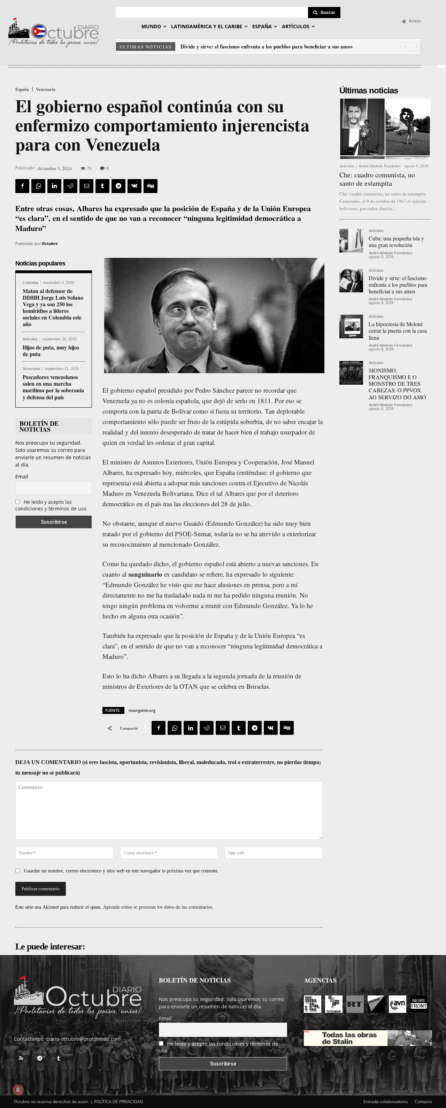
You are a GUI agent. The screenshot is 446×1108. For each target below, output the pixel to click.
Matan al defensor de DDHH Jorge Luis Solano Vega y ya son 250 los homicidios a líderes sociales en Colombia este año (53, 307)
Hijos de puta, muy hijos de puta (51, 350)
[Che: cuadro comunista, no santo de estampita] (385, 129)
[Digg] (150, 186)
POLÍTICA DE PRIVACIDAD (118, 1102)
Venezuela (45, 89)
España (22, 89)
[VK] (134, 186)
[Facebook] (22, 186)
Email (21, 476)
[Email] (86, 186)
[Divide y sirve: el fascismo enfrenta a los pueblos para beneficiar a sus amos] (351, 280)
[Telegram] (118, 186)
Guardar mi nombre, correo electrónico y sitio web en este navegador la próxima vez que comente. (121, 871)
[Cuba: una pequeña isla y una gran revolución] (351, 241)
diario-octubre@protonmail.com (83, 1039)
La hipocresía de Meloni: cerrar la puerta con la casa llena (247, 46)
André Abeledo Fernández (380, 166)
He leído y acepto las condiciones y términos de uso (50, 505)
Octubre (50, 243)
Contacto (423, 1102)
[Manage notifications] (18, 1089)
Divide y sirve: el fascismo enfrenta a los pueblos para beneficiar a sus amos (398, 284)
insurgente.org (142, 710)
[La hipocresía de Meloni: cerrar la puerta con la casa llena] (351, 326)
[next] (416, 46)
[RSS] (21, 1058)
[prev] (405, 46)
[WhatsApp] (38, 186)
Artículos (30, 339)
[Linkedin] (54, 186)
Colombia (30, 283)
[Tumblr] (102, 186)
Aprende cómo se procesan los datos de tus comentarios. (158, 906)
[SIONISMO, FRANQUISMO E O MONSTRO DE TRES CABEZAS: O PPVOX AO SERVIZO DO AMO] (351, 373)
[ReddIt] (70, 186)
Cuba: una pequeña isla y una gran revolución (396, 241)
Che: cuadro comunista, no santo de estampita (377, 179)
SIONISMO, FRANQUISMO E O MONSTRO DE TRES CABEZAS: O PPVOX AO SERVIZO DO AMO (397, 384)
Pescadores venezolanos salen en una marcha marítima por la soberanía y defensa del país (53, 387)
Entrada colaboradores (385, 1102)
